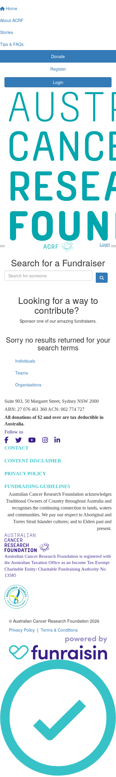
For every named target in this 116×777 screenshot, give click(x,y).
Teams (21, 373)
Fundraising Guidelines (37, 486)
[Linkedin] (57, 440)
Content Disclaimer (32, 460)
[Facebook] (6, 440)
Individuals (25, 361)
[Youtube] (32, 440)
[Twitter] (18, 440)
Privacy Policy (25, 473)
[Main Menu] (2, 246)
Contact (16, 447)
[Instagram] (45, 440)
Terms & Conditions (59, 630)
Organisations (28, 385)
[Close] (113, 246)
